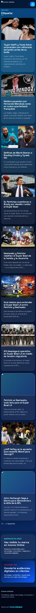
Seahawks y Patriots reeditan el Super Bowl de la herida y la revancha (17, 256)
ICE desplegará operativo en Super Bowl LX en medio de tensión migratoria (18, 354)
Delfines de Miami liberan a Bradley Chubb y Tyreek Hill (18, 155)
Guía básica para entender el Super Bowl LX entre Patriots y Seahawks (18, 305)
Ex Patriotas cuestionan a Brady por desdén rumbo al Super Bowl (17, 204)
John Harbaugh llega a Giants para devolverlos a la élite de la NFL (17, 501)
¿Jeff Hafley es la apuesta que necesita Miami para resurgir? (18, 452)
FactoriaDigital (16, 607)
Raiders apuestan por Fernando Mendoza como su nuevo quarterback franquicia (17, 105)
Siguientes (11, 524)
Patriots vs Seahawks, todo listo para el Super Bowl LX (16, 403)
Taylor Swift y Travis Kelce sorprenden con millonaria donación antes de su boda (18, 48)
